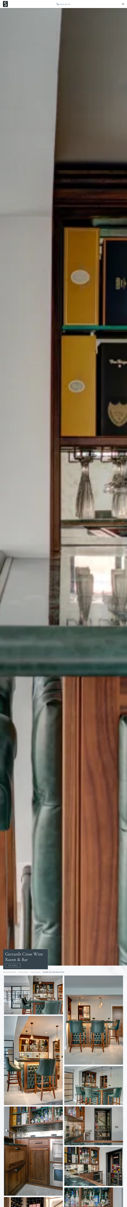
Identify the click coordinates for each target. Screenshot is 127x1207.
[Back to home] (5, 4)
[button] (123, 4)
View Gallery (12, 965)
